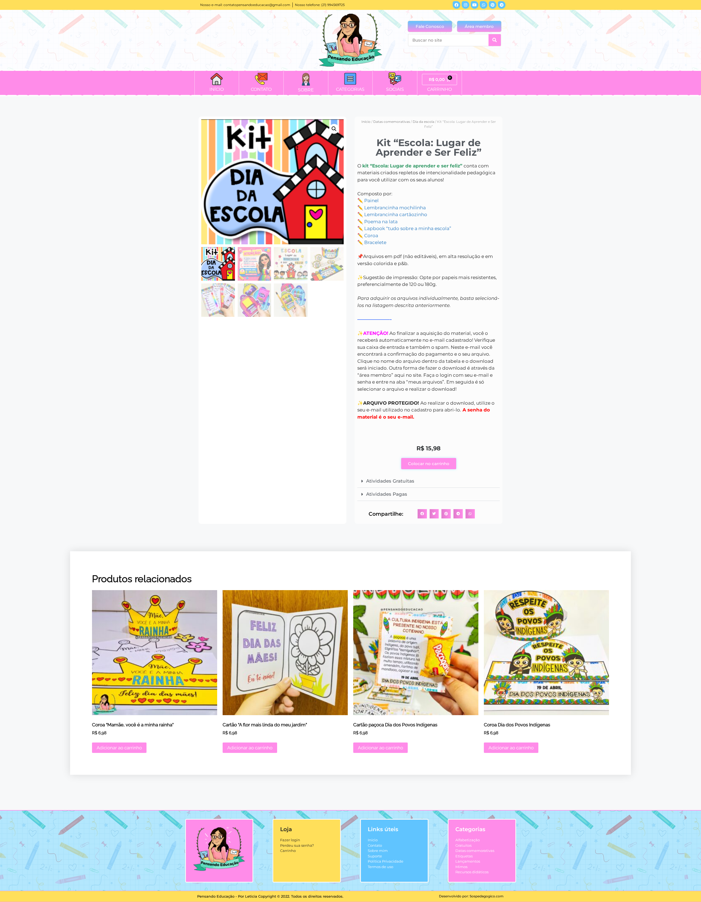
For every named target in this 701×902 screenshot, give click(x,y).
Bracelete (375, 242)
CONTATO (261, 89)
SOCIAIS (395, 89)
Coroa (371, 235)
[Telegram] (501, 5)
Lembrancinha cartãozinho (395, 214)
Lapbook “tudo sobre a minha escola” (407, 228)
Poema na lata (381, 221)
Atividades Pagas (386, 494)
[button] (334, 129)
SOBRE (306, 89)
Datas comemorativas (391, 122)
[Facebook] (456, 5)
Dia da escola (423, 122)
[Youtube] (474, 5)
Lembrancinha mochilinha (395, 207)
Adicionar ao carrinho (119, 747)
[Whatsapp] (483, 5)
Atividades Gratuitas (390, 481)
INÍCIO (216, 89)
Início (365, 122)
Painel (371, 200)
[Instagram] (465, 5)
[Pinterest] (492, 5)
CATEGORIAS (350, 89)
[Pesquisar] (495, 40)
